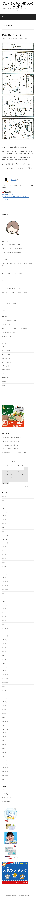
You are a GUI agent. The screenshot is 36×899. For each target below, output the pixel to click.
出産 (3, 373)
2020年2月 (5, 713)
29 (26, 480)
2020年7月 (5, 694)
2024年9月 (5, 500)
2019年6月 (5, 744)
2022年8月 (5, 597)
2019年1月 (5, 764)
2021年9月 (5, 640)
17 (7, 477)
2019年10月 (5, 729)
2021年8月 (5, 643)
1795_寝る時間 (6, 324)
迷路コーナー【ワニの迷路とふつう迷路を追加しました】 (18, 328)
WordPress (14, 895)
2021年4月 (5, 659)
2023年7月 (5, 554)
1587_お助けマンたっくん (9, 445)
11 (11, 474)
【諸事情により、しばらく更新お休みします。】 (15, 452)
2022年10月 (5, 589)
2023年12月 (5, 535)
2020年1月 (5, 717)
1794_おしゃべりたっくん (9, 332)
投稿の (5, 793)
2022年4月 (5, 612)
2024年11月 (5, 496)
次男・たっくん (6, 366)
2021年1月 (5, 671)
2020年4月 (5, 706)
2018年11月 (5, 771)
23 (3, 480)
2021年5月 (5, 655)
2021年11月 (5, 632)
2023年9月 (5, 547)
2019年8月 (5, 736)
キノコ (3, 296)
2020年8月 (5, 690)
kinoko (15, 38)
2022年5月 (5, 609)
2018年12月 (5, 768)
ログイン (4, 790)
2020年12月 (5, 674)
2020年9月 (5, 686)
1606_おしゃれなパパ (8, 437)
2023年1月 (5, 578)
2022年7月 (5, 601)
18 (11, 477)
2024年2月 (5, 527)
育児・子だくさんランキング (10, 194)
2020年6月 (5, 698)
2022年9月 (5, 593)
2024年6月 (5, 512)
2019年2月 (5, 760)
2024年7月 (5, 508)
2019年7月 (5, 740)
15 (26, 474)
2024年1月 (5, 531)
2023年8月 (5, 550)
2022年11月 (5, 585)
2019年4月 (5, 752)
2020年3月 (5, 709)
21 (22, 477)
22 (26, 477)
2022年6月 (5, 605)
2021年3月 (5, 663)
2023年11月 (5, 539)
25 (11, 480)
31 (7, 483)
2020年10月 (5, 682)
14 (22, 474)
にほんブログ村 (6, 199)
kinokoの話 (5, 377)
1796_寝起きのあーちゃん (9, 320)
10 (7, 474)
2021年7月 (5, 647)
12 (14, 474)
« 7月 (3, 486)
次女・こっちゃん (7, 354)
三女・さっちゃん (7, 362)
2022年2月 (5, 620)
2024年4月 (5, 519)
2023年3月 (5, 570)
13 (18, 474)
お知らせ (4, 381)
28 (22, 480)
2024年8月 (5, 504)
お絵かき (4, 385)
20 (18, 477)
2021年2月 (5, 667)
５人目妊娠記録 (6, 370)
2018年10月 (5, 775)
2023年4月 (5, 566)
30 (3, 483)
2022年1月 (5, 624)
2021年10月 (5, 636)
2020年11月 (5, 678)
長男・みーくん (6, 358)
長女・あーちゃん (7, 350)
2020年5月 (5, 702)
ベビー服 (13, 180)
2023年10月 (5, 543)
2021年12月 (5, 628)
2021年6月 (5, 651)
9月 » (26, 486)
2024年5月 (5, 516)
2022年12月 (5, 581)
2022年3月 (5, 616)
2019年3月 (5, 756)
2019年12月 (5, 721)
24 (7, 480)
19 (14, 477)
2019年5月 (5, 748)
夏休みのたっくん (7, 336)
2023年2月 (5, 574)
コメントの (6, 797)
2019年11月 (5, 725)
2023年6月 (5, 558)
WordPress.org (6, 801)
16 (3, 477)
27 (18, 480)
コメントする (23, 38)
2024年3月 (5, 523)
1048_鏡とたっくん (12, 35)
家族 (3, 346)
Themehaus (27, 895)
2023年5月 (5, 562)
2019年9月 (5, 733)
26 (14, 480)
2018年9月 (5, 779)
